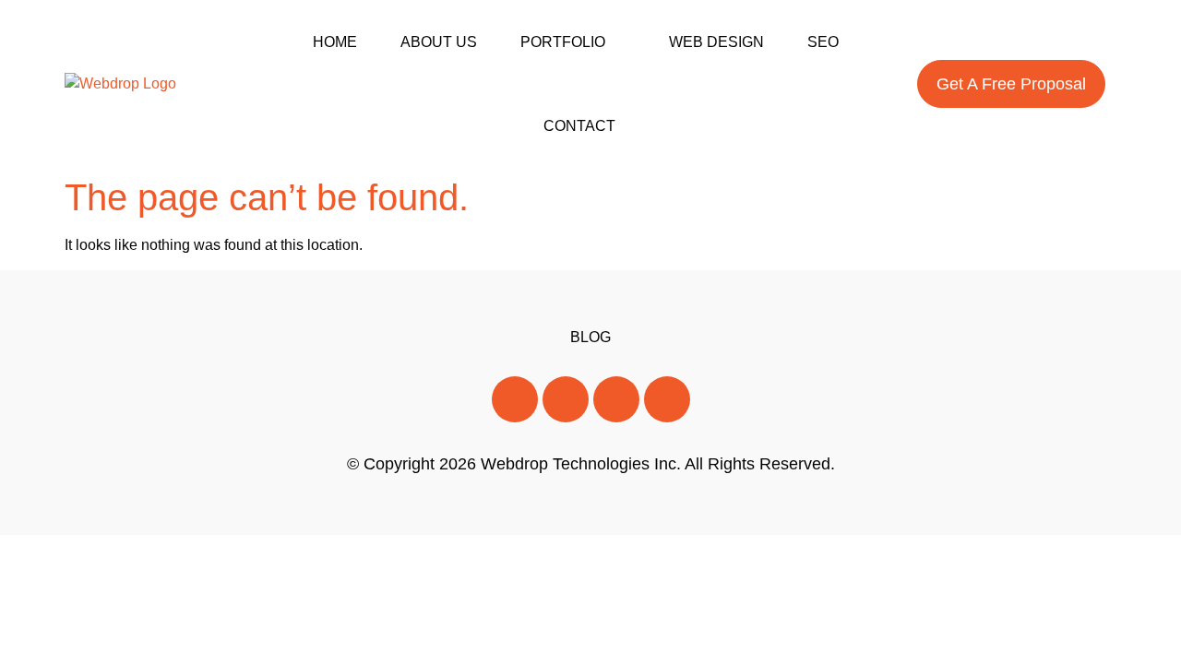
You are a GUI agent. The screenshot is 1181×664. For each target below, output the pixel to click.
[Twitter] (566, 399)
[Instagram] (616, 399)
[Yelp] (667, 399)
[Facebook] (515, 399)
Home (335, 42)
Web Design (716, 42)
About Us (438, 42)
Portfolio (562, 42)
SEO (823, 42)
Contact (579, 126)
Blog (590, 337)
